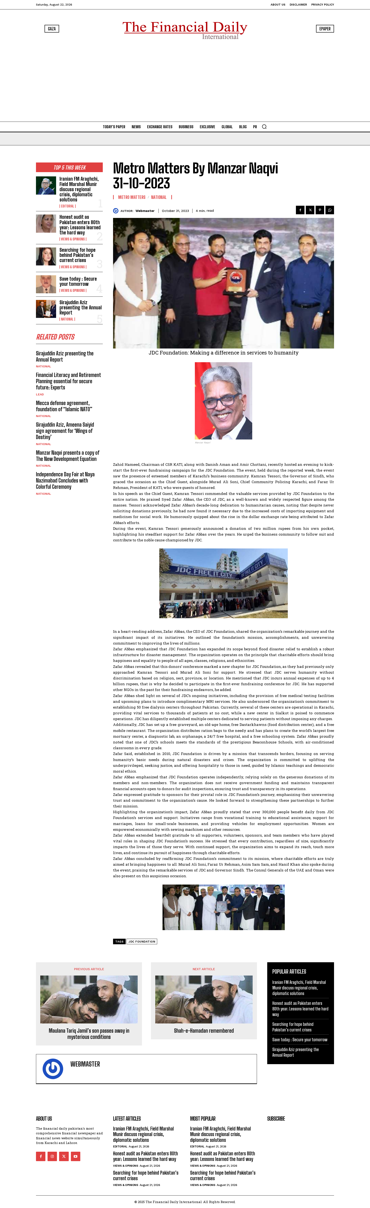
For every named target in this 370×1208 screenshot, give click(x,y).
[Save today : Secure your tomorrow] (46, 284)
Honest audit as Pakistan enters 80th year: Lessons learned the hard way (80, 224)
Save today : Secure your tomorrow (78, 281)
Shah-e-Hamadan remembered (204, 1031)
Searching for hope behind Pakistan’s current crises (77, 255)
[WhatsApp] (329, 210)
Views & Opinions (73, 239)
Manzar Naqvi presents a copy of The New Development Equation (67, 456)
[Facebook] (300, 210)
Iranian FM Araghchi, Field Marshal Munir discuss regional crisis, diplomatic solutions (79, 189)
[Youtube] (75, 1156)
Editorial (67, 206)
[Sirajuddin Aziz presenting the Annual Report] (46, 309)
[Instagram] (52, 1156)
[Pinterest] (320, 210)
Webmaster (145, 211)
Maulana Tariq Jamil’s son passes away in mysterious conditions (89, 1034)
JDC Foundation (141, 941)
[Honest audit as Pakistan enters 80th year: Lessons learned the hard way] (46, 223)
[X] (310, 210)
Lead (40, 394)
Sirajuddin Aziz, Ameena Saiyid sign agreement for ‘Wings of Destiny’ (65, 431)
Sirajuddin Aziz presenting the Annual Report (81, 307)
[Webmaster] (117, 210)
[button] (264, 126)
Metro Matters (132, 197)
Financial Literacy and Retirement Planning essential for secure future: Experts (68, 381)
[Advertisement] (185, 81)
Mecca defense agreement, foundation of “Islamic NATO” (64, 406)
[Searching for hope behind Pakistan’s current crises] (46, 256)
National (67, 319)
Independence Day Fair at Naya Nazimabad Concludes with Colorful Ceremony (65, 480)
